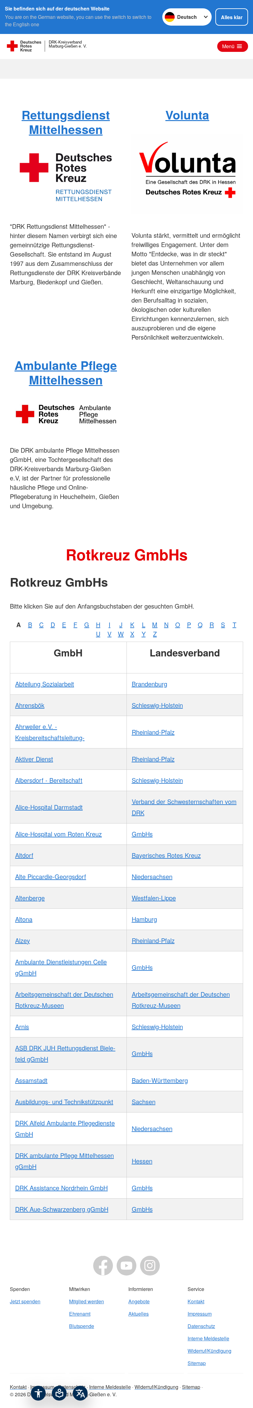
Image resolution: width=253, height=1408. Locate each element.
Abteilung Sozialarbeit (44, 683)
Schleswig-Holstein (157, 705)
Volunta (187, 114)
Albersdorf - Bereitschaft (48, 780)
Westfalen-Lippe (154, 897)
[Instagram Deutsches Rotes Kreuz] (150, 1266)
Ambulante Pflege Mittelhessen (66, 372)
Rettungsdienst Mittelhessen (66, 122)
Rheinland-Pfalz (153, 731)
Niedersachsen (152, 876)
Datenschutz (201, 1326)
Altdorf (24, 855)
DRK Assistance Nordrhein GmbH (61, 1187)
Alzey (22, 940)
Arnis (22, 1026)
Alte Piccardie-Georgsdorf (50, 876)
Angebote (139, 1301)
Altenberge (30, 897)
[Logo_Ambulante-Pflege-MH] (66, 413)
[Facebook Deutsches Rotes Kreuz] (103, 1266)
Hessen (142, 1160)
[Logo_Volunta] (187, 174)
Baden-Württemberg (160, 1080)
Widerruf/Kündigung (209, 1350)
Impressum (200, 1313)
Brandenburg (149, 683)
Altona (23, 919)
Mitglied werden (86, 1301)
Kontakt (196, 1301)
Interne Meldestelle (208, 1338)
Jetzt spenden (25, 1301)
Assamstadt (31, 1080)
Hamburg (144, 919)
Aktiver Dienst (34, 758)
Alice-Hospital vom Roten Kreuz (58, 833)
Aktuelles (138, 1313)
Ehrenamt (79, 1313)
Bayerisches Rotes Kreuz (166, 855)
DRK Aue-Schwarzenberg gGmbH (61, 1209)
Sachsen (144, 1101)
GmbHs (142, 833)
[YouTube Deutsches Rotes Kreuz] (126, 1266)
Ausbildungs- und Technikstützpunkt (64, 1101)
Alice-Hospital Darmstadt (49, 806)
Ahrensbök (29, 705)
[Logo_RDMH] (66, 176)
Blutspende (81, 1326)
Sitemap (197, 1363)
